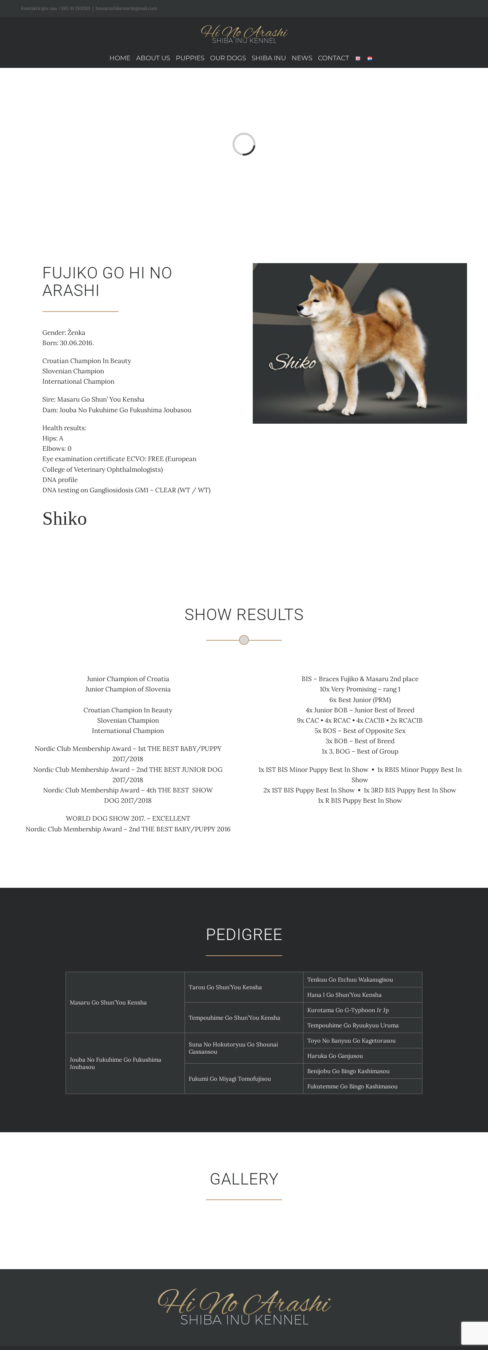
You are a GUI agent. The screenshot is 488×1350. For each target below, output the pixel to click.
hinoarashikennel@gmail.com (126, 8)
